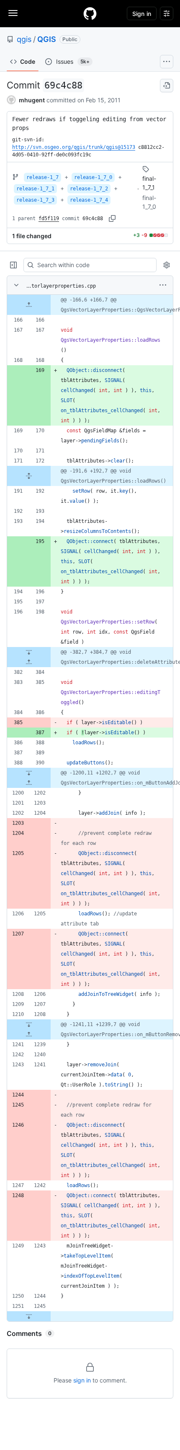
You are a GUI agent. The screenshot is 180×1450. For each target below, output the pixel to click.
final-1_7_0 (149, 202)
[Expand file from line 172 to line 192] (29, 476)
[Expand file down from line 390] (29, 773)
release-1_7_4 (89, 200)
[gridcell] (90, 305)
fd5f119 (49, 218)
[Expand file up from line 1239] (29, 1034)
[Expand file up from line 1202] (29, 783)
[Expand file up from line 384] (29, 662)
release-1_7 (42, 177)
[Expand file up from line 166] (29, 305)
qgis (24, 39)
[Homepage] (90, 13)
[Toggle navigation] (13, 13)
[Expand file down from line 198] (29, 652)
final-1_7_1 (149, 183)
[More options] (163, 285)
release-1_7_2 (89, 189)
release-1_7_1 (35, 189)
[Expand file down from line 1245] (29, 1316)
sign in (82, 1380)
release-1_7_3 (35, 200)
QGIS (46, 39)
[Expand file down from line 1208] (29, 1024)
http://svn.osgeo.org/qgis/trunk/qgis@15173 (73, 147)
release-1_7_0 (93, 177)
